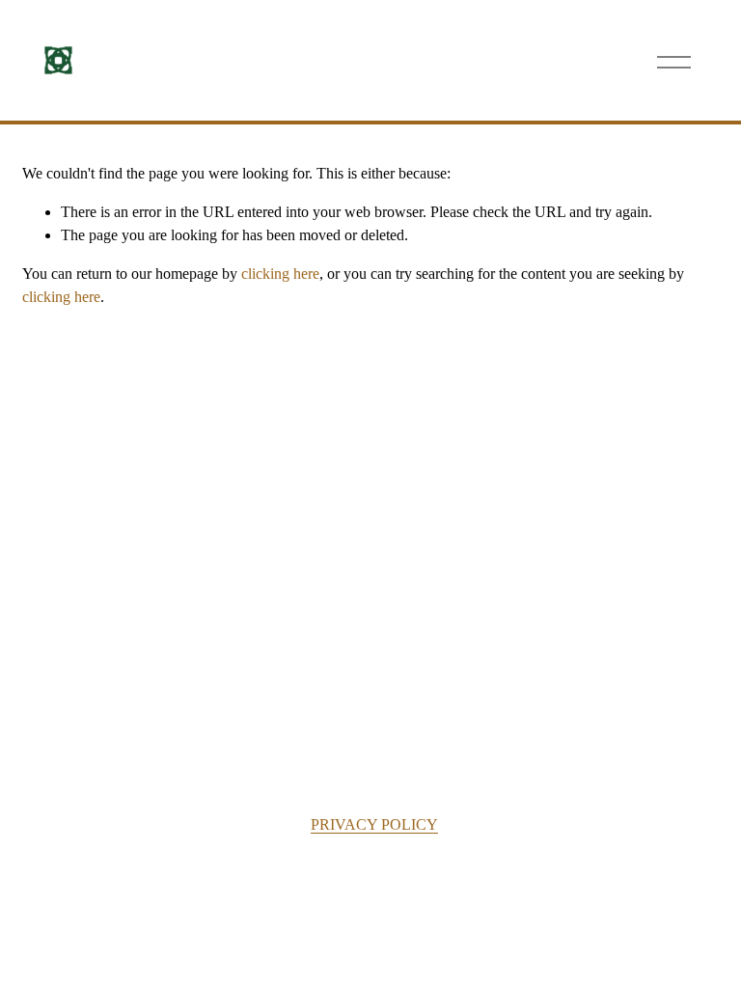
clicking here (280, 273)
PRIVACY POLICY (374, 824)
